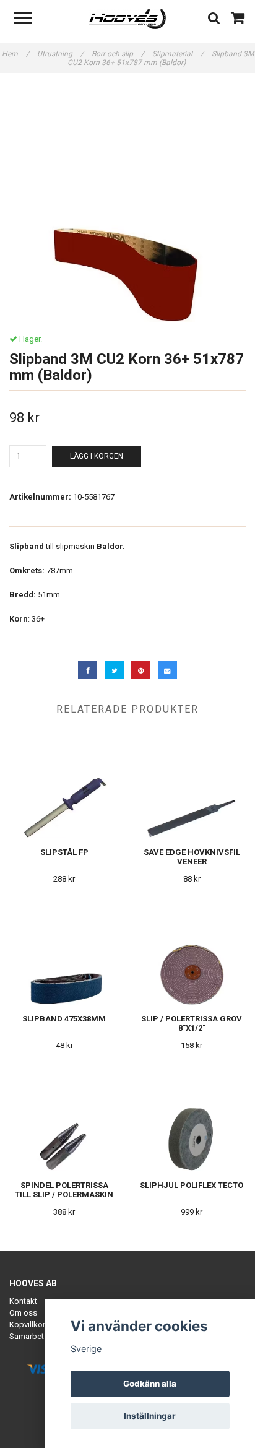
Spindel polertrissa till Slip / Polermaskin (64, 1190)
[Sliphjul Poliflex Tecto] (191, 1117)
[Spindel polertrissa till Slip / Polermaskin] (64, 1117)
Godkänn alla (149, 1384)
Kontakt (23, 1301)
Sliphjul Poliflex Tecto (191, 1185)
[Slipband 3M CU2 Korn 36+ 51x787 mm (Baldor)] (127, 203)
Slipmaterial (178, 54)
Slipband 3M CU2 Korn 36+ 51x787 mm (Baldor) (160, 58)
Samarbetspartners (43, 1336)
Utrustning (60, 54)
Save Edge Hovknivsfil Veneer (192, 857)
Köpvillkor (27, 1324)
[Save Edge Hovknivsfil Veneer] (191, 784)
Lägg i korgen (96, 456)
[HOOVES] (127, 18)
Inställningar (150, 1416)
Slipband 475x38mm (64, 1018)
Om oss (23, 1312)
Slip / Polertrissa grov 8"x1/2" (191, 1023)
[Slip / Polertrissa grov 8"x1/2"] (191, 950)
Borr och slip (118, 54)
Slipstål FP (64, 852)
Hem (15, 54)
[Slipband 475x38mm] (64, 950)
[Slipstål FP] (64, 784)
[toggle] (29, 19)
